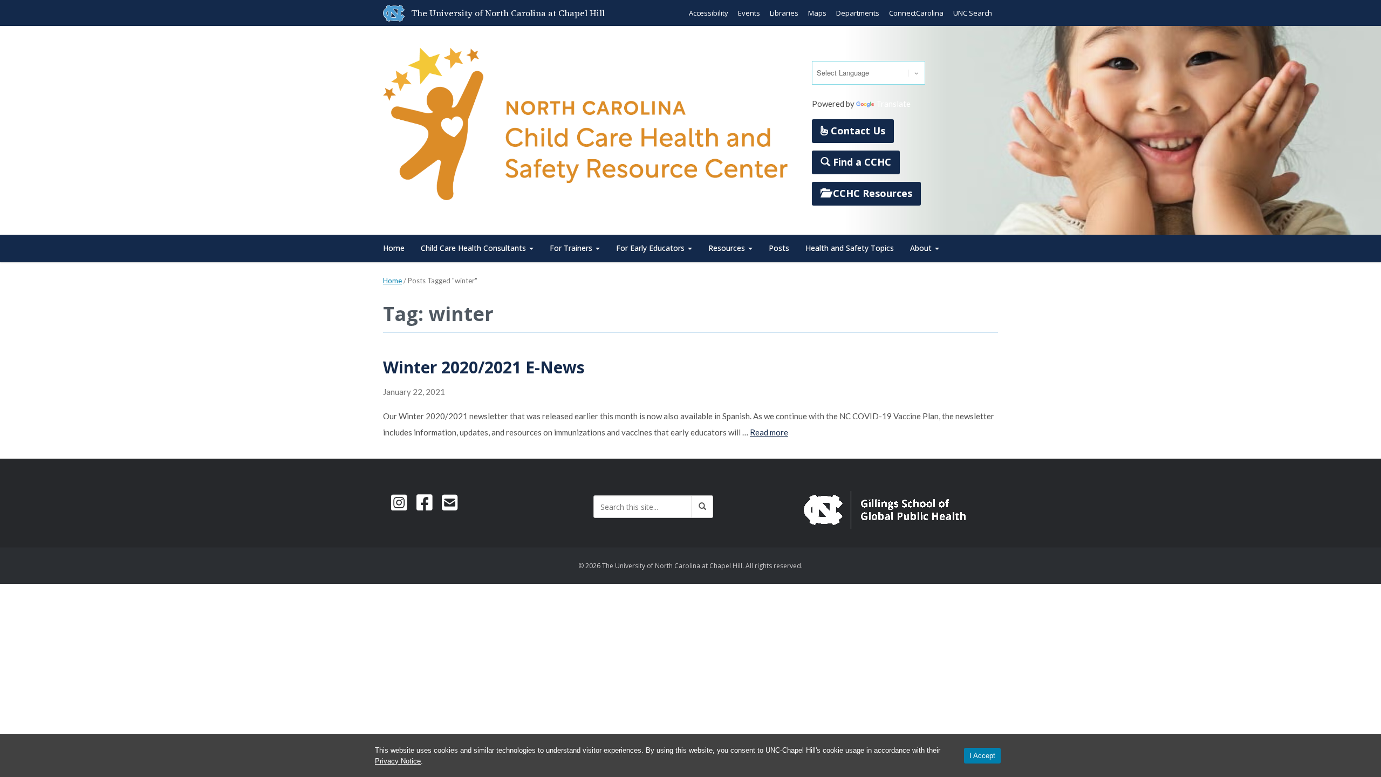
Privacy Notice (398, 761)
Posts (779, 248)
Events (749, 13)
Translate (893, 103)
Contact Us (856, 130)
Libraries (784, 13)
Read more (769, 432)
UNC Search (972, 13)
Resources (727, 248)
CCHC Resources (871, 193)
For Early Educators (651, 248)
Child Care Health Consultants (474, 248)
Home (394, 248)
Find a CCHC (860, 161)
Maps (817, 13)
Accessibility (708, 13)
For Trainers (572, 248)
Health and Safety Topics (849, 248)
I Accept (982, 756)
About (922, 248)
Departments (857, 13)
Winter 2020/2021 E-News (484, 367)
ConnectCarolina (916, 13)
